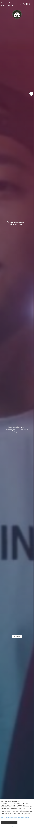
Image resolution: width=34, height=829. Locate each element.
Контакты (11, 5)
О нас (11, 3)
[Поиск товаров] (31, 94)
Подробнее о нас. (6, 818)
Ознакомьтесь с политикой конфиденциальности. (15, 817)
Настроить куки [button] (17, 827)
